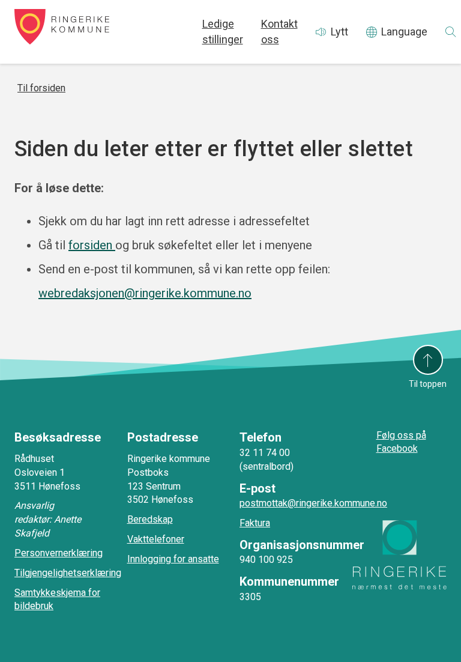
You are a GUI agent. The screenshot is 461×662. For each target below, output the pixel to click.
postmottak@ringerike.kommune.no (313, 503)
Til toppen (428, 384)
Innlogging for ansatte (173, 559)
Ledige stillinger (222, 31)
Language (404, 31)
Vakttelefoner (155, 539)
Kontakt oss (279, 31)
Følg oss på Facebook (401, 442)
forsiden (91, 245)
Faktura (255, 523)
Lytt (339, 31)
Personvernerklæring (58, 553)
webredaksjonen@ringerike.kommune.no (145, 293)
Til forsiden (41, 88)
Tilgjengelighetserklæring (67, 572)
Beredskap (150, 519)
